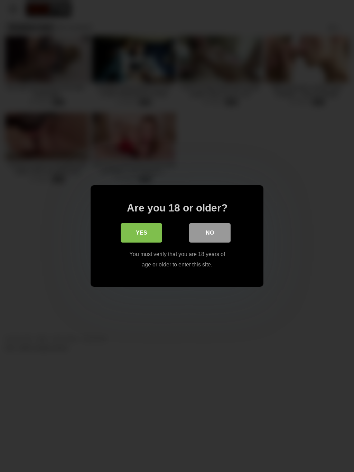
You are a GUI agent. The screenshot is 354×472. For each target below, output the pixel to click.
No (210, 233)
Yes (141, 233)
